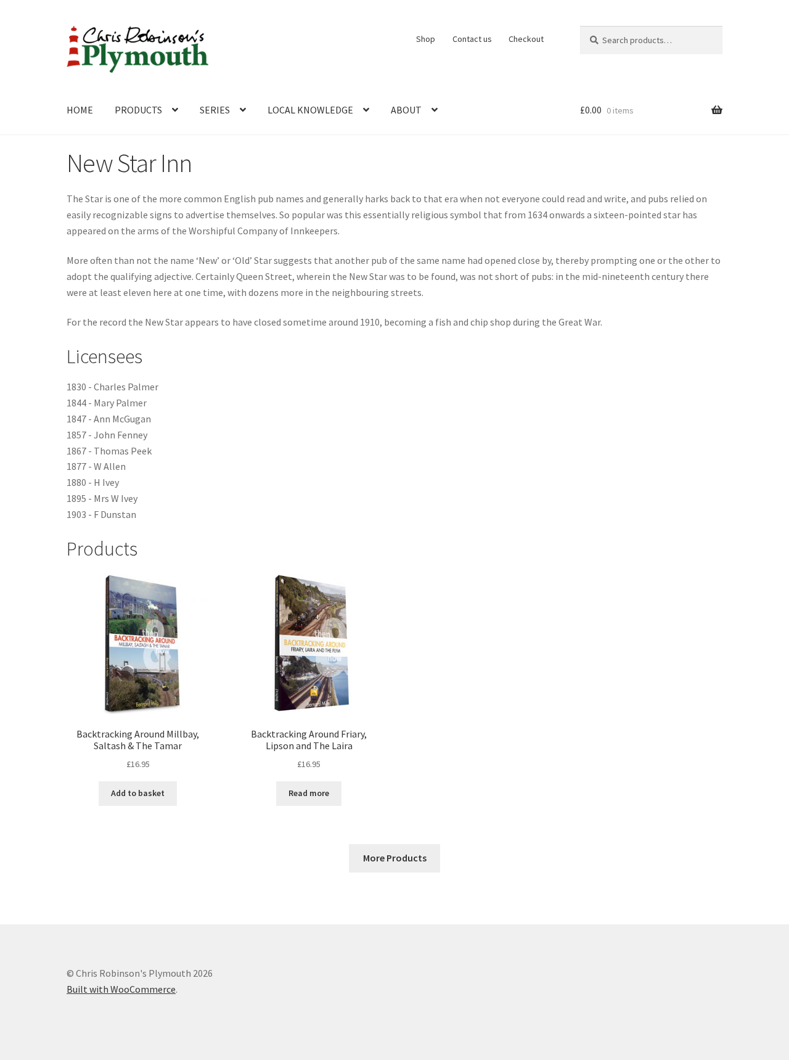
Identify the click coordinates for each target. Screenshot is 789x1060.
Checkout (526, 38)
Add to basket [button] (138, 793)
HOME (80, 110)
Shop (425, 38)
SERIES (215, 110)
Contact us (472, 38)
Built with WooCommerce (121, 989)
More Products (395, 858)
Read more (308, 793)
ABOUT (406, 110)
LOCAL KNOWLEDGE (310, 110)
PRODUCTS (138, 110)
